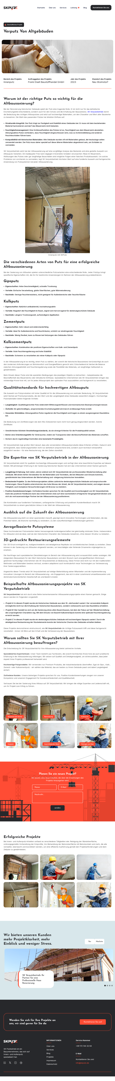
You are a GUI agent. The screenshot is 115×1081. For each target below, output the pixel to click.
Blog (85, 8)
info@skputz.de (82, 1063)
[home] (10, 6)
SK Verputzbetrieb (95, 112)
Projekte (50, 1057)
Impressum (51, 1060)
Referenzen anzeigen (99, 965)
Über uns (52, 8)
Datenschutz (51, 1064)
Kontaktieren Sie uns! (93, 1022)
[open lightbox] (21, 867)
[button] (75, 8)
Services (63, 8)
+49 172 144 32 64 (84, 1046)
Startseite (41, 8)
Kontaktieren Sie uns (101, 8)
